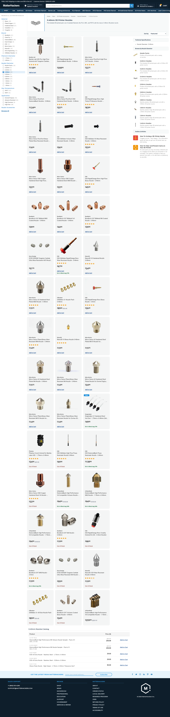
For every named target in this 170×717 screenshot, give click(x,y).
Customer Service (39, 1)
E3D (7, 44)
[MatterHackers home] (11, 5)
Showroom (61, 691)
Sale (13, 10)
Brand (3, 33)
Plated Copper (10, 23)
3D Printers (29, 10)
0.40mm (8, 72)
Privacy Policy (98, 705)
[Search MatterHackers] (132, 6)
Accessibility (98, 710)
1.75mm (8, 58)
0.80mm (8, 78)
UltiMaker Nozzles (11, 53)
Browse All (5, 111)
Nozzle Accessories (8, 107)
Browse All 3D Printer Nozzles (12, 15)
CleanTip (8, 37)
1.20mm (8, 83)
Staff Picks (20, 10)
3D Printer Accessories (63, 16)
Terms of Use (98, 707)
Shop (59, 685)
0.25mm (8, 70)
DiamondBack (10, 39)
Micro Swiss (10, 46)
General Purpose (11, 98)
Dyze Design (9, 42)
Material (4, 19)
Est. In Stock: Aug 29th (35, 586)
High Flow (9, 104)
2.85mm (8, 60)
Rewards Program (100, 696)
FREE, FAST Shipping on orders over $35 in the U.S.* (16, 1)
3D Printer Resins (140, 10)
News (59, 688)
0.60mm (8, 76)
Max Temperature (7, 88)
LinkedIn (144, 674)
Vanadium (9, 28)
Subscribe (103, 675)
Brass (8, 21)
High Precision (10, 102)
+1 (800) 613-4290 (50, 1)
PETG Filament (97, 10)
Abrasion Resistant (11, 100)
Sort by (146, 33)
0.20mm (8, 67)
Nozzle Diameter (81, 16)
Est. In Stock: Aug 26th (63, 506)
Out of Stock (33, 466)
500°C (7, 92)
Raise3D (8, 48)
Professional (62, 694)
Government (62, 702)
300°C (8, 90)
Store (53, 16)
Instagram (140, 674)
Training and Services (63, 10)
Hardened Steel (10, 25)
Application (5, 96)
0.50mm (8, 74)
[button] (33, 6)
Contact (96, 688)
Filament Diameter (8, 56)
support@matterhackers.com (20, 688)
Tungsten (8, 30)
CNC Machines (151, 10)
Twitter (136, 674)
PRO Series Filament (110, 10)
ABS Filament (86, 10)
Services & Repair (64, 705)
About (95, 685)
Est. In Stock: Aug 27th (91, 426)
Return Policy (98, 702)
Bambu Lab (51, 10)
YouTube (151, 674)
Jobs (94, 699)
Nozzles (73, 16)
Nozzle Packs (10, 65)
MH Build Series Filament (125, 10)
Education (61, 696)
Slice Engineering (11, 50)
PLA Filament (76, 10)
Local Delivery (99, 694)
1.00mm (8, 81)
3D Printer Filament (40, 10)
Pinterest (147, 674)
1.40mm (8, 85)
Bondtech (9, 35)
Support (60, 699)
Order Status (98, 691)
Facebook (132, 674)
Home (48, 16)
